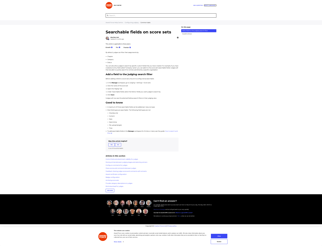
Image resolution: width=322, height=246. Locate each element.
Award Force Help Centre (114, 22)
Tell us (179, 216)
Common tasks (145, 22)
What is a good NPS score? (184, 212)
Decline (219, 241)
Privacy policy (172, 226)
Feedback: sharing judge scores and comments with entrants (126, 171)
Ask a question (198, 5)
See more (110, 190)
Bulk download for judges (114, 186)
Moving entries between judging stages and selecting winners (126, 162)
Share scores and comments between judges (121, 168)
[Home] (109, 5)
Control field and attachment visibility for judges (122, 159)
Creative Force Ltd (160, 226)
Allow (219, 236)
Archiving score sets (112, 180)
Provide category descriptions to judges (119, 183)
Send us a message (159, 209)
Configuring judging (132, 22)
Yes (112, 144)
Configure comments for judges (116, 165)
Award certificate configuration (116, 174)
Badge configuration (113, 177)
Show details (118, 241)
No (118, 144)
